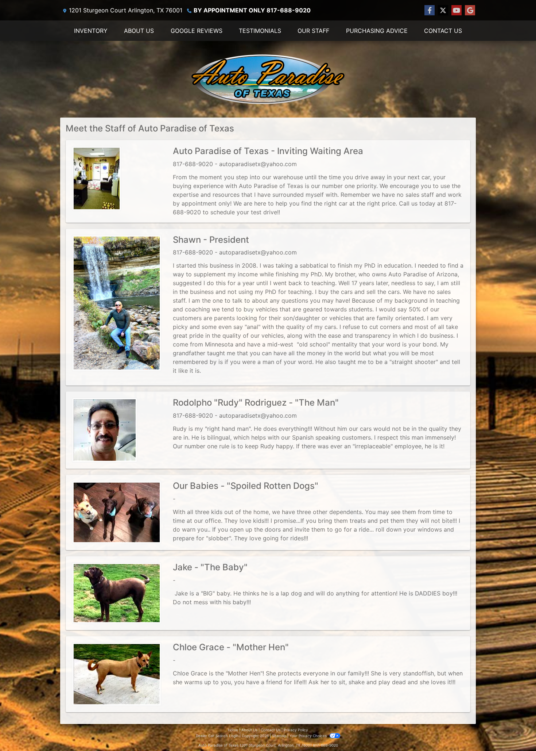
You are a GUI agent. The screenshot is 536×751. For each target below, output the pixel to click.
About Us (249, 730)
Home (233, 730)
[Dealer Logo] (268, 79)
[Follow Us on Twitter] (443, 10)
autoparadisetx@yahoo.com (258, 164)
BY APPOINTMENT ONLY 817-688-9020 (252, 10)
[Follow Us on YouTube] (456, 10)
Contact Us (270, 730)
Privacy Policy (296, 730)
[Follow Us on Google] (470, 10)
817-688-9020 (325, 745)
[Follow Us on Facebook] (429, 10)
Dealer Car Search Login (217, 735)
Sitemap (279, 735)
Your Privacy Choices (309, 735)
